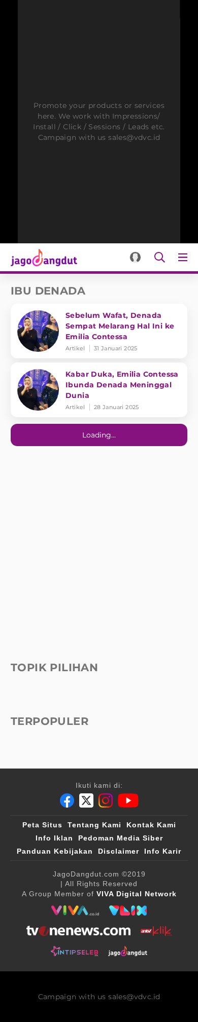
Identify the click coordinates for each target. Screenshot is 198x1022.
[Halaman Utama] (42, 257)
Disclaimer (118, 851)
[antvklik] (156, 931)
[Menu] (185, 257)
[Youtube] (128, 800)
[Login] (135, 257)
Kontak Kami (151, 825)
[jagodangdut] (127, 951)
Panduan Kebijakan (55, 851)
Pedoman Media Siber (120, 838)
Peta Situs (42, 825)
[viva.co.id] (74, 910)
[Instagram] (105, 800)
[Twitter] (86, 800)
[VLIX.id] (128, 910)
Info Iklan (54, 838)
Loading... (99, 435)
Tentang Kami (94, 825)
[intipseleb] (74, 951)
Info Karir (162, 851)
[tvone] (78, 931)
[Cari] (160, 257)
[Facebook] (67, 800)
